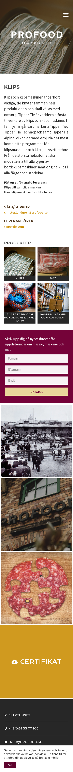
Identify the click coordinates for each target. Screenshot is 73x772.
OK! (10, 765)
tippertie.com (14, 226)
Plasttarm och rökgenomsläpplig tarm (20, 317)
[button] (66, 14)
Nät (53, 278)
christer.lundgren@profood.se (25, 212)
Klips (19, 278)
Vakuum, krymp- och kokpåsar (53, 316)
